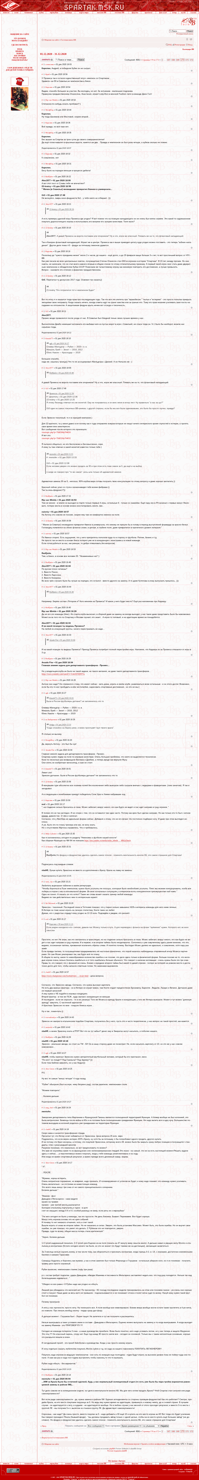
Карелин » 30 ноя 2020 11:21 (61, 924)
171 (187, 60)
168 (173, 60)
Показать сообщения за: (76, 1426)
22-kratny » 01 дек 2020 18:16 (61, 209)
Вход (190, 45)
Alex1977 (49, 204)
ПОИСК (19, 54)
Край (47, 74)
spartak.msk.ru (133, 1477)
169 (177, 60)
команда (68, 13)
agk (46, 693)
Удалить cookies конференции (153, 1444)
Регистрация (180, 45)
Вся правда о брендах (116, 1461)
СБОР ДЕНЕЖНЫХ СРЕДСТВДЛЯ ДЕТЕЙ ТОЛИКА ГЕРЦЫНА (20, 69)
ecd (46, 919)
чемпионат (28, 13)
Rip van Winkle (51, 100)
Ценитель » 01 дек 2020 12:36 (61, 393)
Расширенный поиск (184, 34)
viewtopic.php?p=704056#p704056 (56, 432)
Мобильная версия (187, 39)
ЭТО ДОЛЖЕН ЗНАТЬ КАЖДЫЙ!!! (20, 39)
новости (6, 13)
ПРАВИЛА (19, 51)
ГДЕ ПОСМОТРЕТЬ (20, 45)
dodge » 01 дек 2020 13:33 (60, 725)
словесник (49, 64)
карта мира (83, 13)
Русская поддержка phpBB (117, 1451)
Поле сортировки (113, 1426)
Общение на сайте (51, 40)
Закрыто (43, 59)
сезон (16, 13)
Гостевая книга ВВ (68, 40)
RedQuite (49, 176)
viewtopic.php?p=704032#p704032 (56, 438)
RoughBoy (49, 740)
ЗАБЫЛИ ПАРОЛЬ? (20, 60)
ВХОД (19, 49)
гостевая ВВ (119, 13)
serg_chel (49, 1107)
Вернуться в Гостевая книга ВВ (55, 1438)
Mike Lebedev (51, 834)
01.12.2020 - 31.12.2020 (53, 54)
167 (168, 60)
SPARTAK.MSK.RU (67, 1477)
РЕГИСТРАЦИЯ (19, 58)
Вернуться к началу (191, 70)
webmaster (188, 1469)
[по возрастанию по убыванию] (155, 1426)
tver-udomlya (50, 1017)
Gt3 (46, 311)
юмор (174, 13)
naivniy (48, 533)
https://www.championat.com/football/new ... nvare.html (65, 976)
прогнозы (148, 13)
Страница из (150, 60)
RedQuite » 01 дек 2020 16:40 (61, 592)
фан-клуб (163, 13)
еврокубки (54, 13)
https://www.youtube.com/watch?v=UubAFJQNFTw (63, 674)
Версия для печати (190, 39)
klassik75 (49, 338)
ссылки (193, 13)
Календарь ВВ (188, 49)
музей (183, 13)
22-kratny (49, 228)
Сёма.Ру (189, 1472)
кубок (41, 13)
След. (190, 1426)
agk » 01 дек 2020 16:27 (59, 343)
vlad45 (48, 972)
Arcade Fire (49, 750)
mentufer (48, 1027)
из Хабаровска (51, 719)
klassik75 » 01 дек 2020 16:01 (61, 698)
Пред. (44, 1426)
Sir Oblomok (50, 903)
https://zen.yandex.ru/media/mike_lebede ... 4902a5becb (107, 840)
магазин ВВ (101, 13)
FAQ (170, 45)
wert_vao (49, 882)
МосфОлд (49, 110)
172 (191, 60)
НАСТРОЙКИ (19, 56)
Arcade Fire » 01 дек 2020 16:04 (62, 640)
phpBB (111, 1449)
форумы (135, 13)
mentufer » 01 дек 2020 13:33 (61, 454)
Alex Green (49, 1069)
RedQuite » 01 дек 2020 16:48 (61, 373)
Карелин (48, 87)
